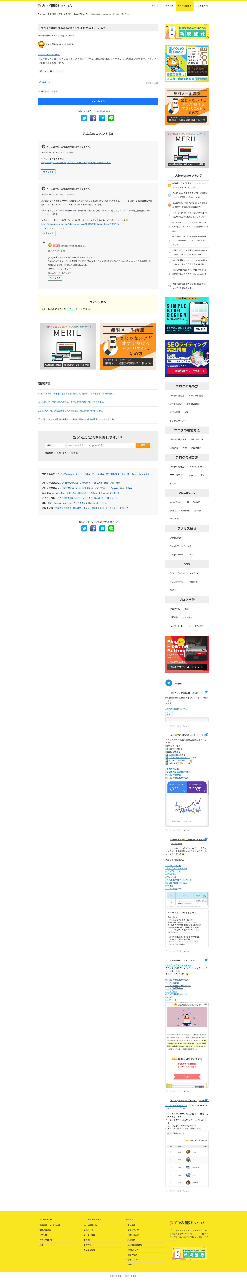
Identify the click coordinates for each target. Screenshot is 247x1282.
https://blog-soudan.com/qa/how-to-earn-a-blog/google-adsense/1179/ (76, 162)
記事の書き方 (86, 483)
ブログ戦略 (115, 483)
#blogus (169, 886)
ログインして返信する (67, 153)
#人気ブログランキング (176, 868)
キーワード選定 (83, 474)
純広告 (129, 488)
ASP (135, 474)
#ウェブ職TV (175, 754)
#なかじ (169, 715)
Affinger (95, 493)
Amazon (114, 488)
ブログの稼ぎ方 (67, 488)
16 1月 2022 (197, 693)
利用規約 (131, 1240)
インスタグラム (80, 503)
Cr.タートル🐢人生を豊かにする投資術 (188, 839)
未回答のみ (63, 453)
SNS (50, 503)
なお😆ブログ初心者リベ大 (183, 735)
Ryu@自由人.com (178, 960)
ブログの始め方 (67, 474)
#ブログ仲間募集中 (174, 775)
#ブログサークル (173, 871)
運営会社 (131, 1225)
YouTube (67, 503)
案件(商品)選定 (112, 474)
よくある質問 (89, 1250)
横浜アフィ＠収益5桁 (180, 692)
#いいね (169, 997)
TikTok (103, 503)
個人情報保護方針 (135, 1245)
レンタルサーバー (178, 421)
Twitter (57, 503)
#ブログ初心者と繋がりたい (178, 772)
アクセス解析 (63, 498)
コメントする (98, 101)
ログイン (71, 309)
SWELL (85, 493)
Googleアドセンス (67, 36)
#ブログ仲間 (171, 888)
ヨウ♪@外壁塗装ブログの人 (183, 1100)
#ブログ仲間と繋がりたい (177, 778)
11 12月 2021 (202, 735)
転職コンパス (133, 1260)
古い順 (75, 453)
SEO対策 (98, 483)
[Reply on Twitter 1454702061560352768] (167, 951)
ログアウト (88, 1245)
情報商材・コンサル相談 (84, 508)
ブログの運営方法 (70, 483)
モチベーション (104, 508)
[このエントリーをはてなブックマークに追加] (102, 120)
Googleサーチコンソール (106, 498)
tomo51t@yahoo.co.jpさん (60, 44)
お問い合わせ (133, 1235)
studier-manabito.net (49, 54)
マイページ (88, 1230)
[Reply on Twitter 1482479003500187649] (167, 726)
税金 (69, 508)
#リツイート (171, 1000)
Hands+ (131, 1265)
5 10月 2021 (204, 1101)
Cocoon (104, 493)
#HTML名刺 (171, 874)
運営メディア (133, 1230)
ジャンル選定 (98, 474)
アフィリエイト (102, 488)
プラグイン (115, 493)
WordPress (61, 493)
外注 (106, 483)
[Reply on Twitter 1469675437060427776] (167, 830)
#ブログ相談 (171, 991)
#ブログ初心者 (172, 769)
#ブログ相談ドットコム (176, 709)
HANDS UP (133, 1250)
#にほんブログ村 (173, 865)
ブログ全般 (60, 508)
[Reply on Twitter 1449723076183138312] (167, 1091)
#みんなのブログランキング (178, 880)
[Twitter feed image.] (187, 719)
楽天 (122, 488)
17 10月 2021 (194, 960)
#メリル (169, 712)
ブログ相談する (90, 1225)
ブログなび (132, 1255)
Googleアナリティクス (81, 498)
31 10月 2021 (176, 844)
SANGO (77, 493)
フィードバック (121, 508)
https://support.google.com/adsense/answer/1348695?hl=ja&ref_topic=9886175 (80, 224)
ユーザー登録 (89, 1235)
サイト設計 (126, 474)
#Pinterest (170, 877)
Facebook (93, 503)
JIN (69, 493)
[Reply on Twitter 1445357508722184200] (167, 1191)
